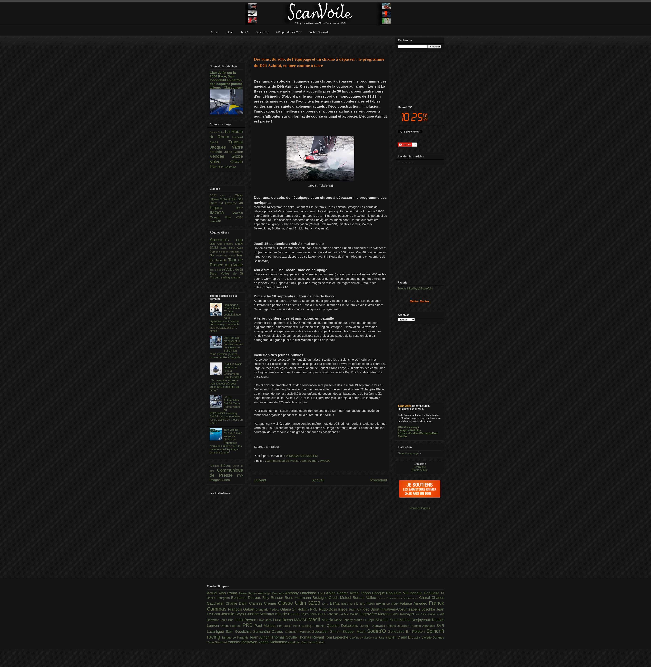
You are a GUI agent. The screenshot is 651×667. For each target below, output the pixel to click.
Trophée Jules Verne (226, 152)
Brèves (226, 465)
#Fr (410, 433)
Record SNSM (233, 243)
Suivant (260, 480)
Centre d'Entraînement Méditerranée (398, 598)
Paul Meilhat (265, 625)
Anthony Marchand (301, 593)
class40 (215, 221)
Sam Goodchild (239, 631)
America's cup (226, 239)
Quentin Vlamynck (373, 626)
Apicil (322, 593)
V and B (404, 637)
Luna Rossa (283, 620)
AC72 (215, 195)
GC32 (239, 208)
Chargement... (406, 162)
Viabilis (416, 637)
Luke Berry (265, 620)
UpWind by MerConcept (364, 637)
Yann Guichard (217, 642)
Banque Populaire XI (427, 593)
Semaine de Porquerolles (229, 251)
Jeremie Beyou (234, 614)
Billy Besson (273, 597)
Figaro (223, 207)
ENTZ (326, 603)
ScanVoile (419, 467)
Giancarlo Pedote (267, 609)
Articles (215, 465)
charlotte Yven (298, 642)
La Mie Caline (350, 614)
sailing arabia (230, 277)
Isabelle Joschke (422, 609)
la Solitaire (228, 167)
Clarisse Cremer (263, 603)
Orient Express (231, 626)
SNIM (215, 247)
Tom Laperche (337, 637)
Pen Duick (285, 626)
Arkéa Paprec (338, 593)
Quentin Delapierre (343, 625)
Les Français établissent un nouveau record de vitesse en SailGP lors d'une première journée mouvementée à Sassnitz (226, 347)
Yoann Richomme (273, 642)
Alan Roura (228, 593)
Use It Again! (388, 637)
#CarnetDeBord (428, 433)
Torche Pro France (226, 255)
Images (215, 480)
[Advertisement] (320, 43)
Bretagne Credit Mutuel (332, 597)
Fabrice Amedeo (414, 603)
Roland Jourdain (398, 626)
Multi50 (237, 213)
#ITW (400, 427)
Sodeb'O (377, 631)
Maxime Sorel (388, 620)
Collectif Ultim (229, 199)
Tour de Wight (217, 269)
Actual (212, 593)
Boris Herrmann (298, 597)
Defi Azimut (310, 460)
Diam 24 (217, 203)
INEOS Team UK (350, 609)
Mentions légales (419, 508)
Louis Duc (227, 620)
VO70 (239, 217)
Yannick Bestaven (243, 642)
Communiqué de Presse (283, 460)
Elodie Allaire (420, 470)
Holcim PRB (308, 609)
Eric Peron (368, 603)
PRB (248, 625)
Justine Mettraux (261, 614)
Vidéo (225, 480)
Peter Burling (303, 626)
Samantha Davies (269, 631)
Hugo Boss (328, 609)
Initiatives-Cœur (394, 609)
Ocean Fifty (223, 217)
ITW (240, 475)
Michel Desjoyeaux (416, 620)
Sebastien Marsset (298, 631)
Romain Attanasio (423, 626)
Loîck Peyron (245, 620)
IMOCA (325, 460)
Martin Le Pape (365, 620)
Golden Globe (217, 132)
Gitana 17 (288, 609)
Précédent (378, 480)
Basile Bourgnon (219, 598)
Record (237, 137)
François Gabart (241, 609)
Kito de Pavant (288, 614)
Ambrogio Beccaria (271, 593)
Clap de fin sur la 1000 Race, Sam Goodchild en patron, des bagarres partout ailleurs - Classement (226, 80)
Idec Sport (371, 609)
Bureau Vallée (365, 597)
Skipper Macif (354, 631)
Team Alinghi (260, 637)
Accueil (318, 480)
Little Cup (217, 243)
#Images (403, 430)
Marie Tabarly (344, 620)
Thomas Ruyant (311, 637)
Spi (213, 255)
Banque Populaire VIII (391, 593)
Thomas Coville (284, 637)
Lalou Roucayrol (403, 614)
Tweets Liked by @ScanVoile (415, 288)
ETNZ (335, 603)
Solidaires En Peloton (407, 631)
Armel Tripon (361, 593)
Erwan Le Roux (388, 603)
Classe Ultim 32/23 (300, 603)
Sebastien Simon (327, 631)
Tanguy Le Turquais (235, 637)
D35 (240, 199)
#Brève (402, 433)
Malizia (328, 620)
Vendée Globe (226, 156)
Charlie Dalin (237, 603)
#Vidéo (402, 436)
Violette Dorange (432, 637)
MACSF (301, 620)
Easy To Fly (350, 603)
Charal (425, 597)
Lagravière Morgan (376, 614)
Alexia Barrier (248, 593)
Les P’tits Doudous (427, 614)
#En (415, 433)
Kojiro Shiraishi (311, 614)
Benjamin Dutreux (246, 597)
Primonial (319, 626)
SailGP (219, 142)
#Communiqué (411, 427)
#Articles (415, 430)
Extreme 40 (234, 203)
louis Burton (316, 642)
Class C (227, 195)
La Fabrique (331, 614)
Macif (315, 619)
